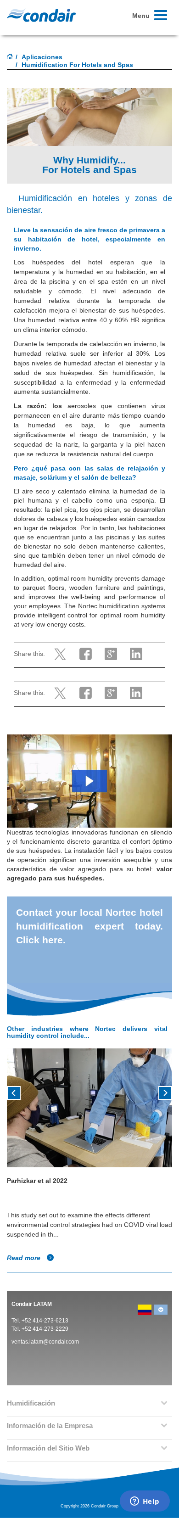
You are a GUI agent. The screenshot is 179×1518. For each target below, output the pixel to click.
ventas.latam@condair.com (45, 1342)
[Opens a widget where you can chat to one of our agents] (144, 1501)
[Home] (10, 57)
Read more (24, 1257)
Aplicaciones (42, 57)
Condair (41, 15)
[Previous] (14, 1092)
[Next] (165, 1092)
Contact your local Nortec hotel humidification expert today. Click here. (89, 926)
